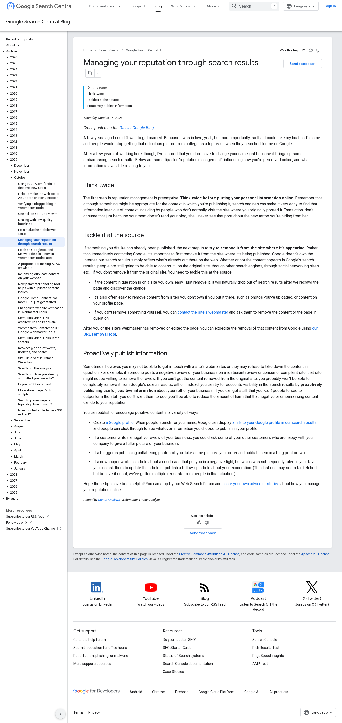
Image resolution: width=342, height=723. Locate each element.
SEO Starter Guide (177, 648)
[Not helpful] (318, 50)
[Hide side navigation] (60, 714)
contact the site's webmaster (203, 312)
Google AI (251, 692)
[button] (32, 51)
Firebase (182, 692)
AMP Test (260, 664)
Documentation (102, 6)
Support (138, 6)
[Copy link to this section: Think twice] (119, 186)
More (211, 6)
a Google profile (120, 422)
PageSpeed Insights (268, 656)
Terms (78, 712)
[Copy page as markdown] (90, 73)
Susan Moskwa (109, 500)
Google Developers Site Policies (124, 559)
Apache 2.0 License (315, 554)
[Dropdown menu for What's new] (196, 6)
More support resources (92, 664)
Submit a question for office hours (100, 648)
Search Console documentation (188, 664)
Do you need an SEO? (180, 640)
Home (87, 50)
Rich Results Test (265, 648)
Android (136, 692)
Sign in (330, 6)
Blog (158, 6)
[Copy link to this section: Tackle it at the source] (149, 236)
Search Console (264, 640)
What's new (180, 6)
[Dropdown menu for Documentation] (121, 6)
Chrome (158, 692)
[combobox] (254, 6)
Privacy (94, 712)
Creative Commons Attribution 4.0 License (209, 554)
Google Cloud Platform (216, 692)
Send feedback (303, 63)
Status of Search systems (183, 656)
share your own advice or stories (250, 483)
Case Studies (173, 672)
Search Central (54, 6)
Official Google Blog (136, 127)
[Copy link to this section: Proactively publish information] (172, 354)
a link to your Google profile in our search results (274, 422)
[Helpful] (310, 50)
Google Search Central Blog (38, 22)
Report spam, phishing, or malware (100, 656)
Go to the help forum (89, 640)
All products (278, 692)
